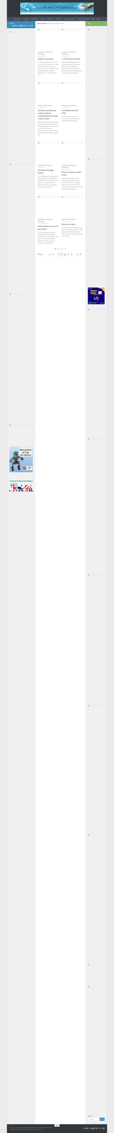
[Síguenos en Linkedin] (22, 26)
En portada (65, 52)
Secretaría (26, 19)
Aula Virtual (58, 19)
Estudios (42, 19)
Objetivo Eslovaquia (45, 59)
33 (71, 254)
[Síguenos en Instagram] (18, 26)
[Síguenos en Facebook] (15, 26)
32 (68, 254)
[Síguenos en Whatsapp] (27, 26)
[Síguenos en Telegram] (32, 26)
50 (80, 254)
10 (50, 254)
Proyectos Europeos (69, 19)
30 (62, 254)
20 (53, 254)
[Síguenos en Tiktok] (29, 26)
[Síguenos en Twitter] (13, 26)
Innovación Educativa (83, 19)
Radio (93, 19)
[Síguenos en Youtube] (20, 26)
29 (59, 254)
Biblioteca (50, 19)
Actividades (41, 52)
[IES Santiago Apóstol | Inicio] (57, 8)
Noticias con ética (68, 224)
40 (77, 254)
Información (17, 19)
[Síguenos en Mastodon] (25, 26)
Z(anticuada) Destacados (45, 105)
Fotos (98, 19)
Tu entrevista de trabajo (71, 59)
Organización (34, 19)
